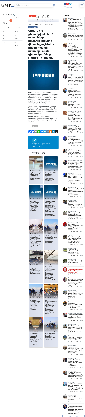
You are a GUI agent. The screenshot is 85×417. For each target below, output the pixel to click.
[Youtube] (67, 3)
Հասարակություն (50, 17)
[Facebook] (65, 3)
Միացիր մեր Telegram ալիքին (41, 144)
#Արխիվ (35, 126)
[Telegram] (70, 3)
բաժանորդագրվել (37, 146)
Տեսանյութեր (69, 7)
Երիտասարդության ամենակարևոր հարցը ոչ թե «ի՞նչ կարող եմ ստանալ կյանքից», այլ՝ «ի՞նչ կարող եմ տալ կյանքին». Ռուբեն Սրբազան (45, 16)
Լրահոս (66, 15)
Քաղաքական (33, 27)
